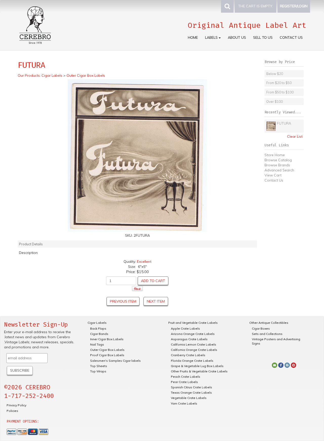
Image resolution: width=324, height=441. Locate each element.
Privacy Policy (16, 405)
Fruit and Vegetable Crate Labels (193, 323)
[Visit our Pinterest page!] (293, 365)
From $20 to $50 (279, 83)
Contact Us (291, 37)
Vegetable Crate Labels (189, 398)
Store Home (275, 155)
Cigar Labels (97, 323)
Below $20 (274, 74)
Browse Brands (277, 165)
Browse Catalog (278, 160)
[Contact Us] (274, 365)
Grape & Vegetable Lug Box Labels (197, 366)
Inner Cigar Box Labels (107, 339)
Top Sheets (98, 366)
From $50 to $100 (280, 92)
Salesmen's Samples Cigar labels (115, 361)
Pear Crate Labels (184, 382)
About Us (237, 37)
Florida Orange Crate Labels (192, 361)
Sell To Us (263, 37)
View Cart (273, 175)
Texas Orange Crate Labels (191, 392)
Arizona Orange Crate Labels (193, 334)
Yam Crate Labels (184, 403)
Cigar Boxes (261, 328)
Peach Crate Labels (185, 376)
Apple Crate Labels (185, 328)
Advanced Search (279, 170)
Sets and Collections (267, 334)
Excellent (144, 261)
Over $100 (274, 101)
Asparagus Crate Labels (189, 339)
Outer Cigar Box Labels (107, 350)
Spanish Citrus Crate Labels (191, 387)
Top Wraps (98, 371)
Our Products (29, 75)
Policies (12, 411)
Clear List (294, 136)
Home (193, 37)
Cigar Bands (99, 334)
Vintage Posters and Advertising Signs (276, 341)
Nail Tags (97, 344)
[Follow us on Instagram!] (287, 365)
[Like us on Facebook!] (281, 365)
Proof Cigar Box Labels (107, 355)
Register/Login (294, 6)
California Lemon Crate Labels (193, 344)
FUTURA (284, 123)
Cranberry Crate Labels (188, 355)
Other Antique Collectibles (268, 323)
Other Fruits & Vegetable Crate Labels (199, 371)
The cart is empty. (255, 6)
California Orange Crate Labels (194, 350)
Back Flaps (98, 328)
